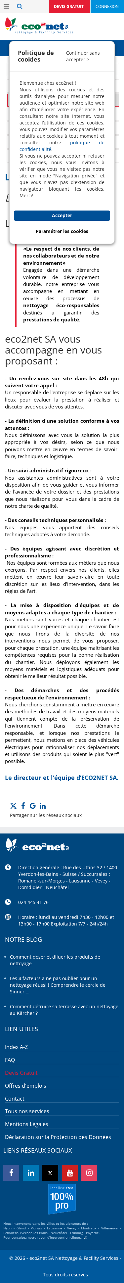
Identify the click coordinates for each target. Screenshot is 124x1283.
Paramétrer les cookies (62, 231)
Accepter (62, 215)
